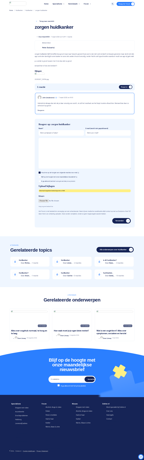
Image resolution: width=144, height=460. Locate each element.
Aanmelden (91, 379)
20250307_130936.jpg (42, 79)
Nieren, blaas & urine (53, 427)
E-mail (97, 128)
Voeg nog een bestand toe (46, 206)
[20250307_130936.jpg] (39, 75)
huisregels (58, 181)
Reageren (124, 87)
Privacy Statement (42, 451)
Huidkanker (19, 10)
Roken (48, 411)
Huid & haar (50, 419)
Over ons (109, 425)
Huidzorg (18, 420)
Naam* (41, 128)
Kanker (48, 423)
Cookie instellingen (29, 451)
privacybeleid (81, 386)
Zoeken (113, 4)
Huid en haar (80, 415)
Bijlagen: (42, 196)
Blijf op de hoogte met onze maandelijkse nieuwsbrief (58, 177)
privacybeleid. (71, 181)
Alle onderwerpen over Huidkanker (113, 250)
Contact (109, 433)
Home (11, 10)
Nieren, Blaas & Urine (83, 423)
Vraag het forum (124, 4)
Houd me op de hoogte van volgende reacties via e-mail (59, 172)
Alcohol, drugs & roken (53, 407)
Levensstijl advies (21, 423)
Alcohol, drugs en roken (84, 411)
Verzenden (119, 221)
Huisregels (110, 429)
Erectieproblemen (21, 416)
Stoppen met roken (22, 408)
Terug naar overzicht (46, 21)
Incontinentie (19, 412)
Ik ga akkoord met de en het (58, 181)
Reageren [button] (41, 110)
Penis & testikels (51, 415)
